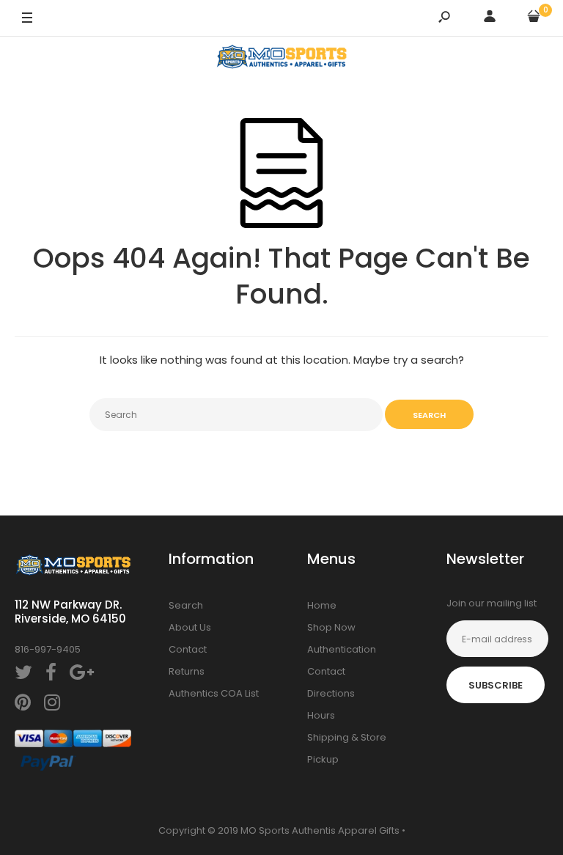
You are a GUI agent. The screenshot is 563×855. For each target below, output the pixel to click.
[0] (533, 19)
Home (321, 605)
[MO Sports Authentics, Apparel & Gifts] (281, 59)
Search (186, 605)
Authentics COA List (214, 693)
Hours (321, 715)
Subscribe (495, 685)
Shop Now (331, 627)
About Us (190, 627)
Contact (188, 649)
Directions (331, 693)
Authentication (341, 649)
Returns (187, 671)
